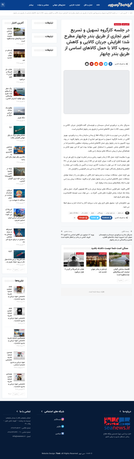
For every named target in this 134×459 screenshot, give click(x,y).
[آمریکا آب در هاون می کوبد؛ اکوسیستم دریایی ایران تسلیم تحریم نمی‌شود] (19, 212)
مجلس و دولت (43, 5)
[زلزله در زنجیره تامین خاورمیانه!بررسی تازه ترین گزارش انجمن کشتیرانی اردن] (19, 172)
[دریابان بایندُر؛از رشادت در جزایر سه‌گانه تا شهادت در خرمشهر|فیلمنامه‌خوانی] (19, 193)
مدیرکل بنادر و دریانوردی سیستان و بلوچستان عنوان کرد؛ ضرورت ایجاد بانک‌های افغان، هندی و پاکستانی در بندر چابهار (115, 237)
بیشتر (31, 5)
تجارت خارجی (74, 5)
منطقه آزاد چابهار (73, 213)
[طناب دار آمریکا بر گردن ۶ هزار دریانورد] (74, 259)
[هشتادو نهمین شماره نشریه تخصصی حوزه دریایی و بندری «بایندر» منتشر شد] (19, 377)
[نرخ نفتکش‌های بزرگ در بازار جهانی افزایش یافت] (19, 130)
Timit (58, 453)
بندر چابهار (120, 213)
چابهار (92, 213)
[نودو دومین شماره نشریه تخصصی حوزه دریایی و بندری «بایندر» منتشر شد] (19, 311)
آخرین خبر (125, 24)
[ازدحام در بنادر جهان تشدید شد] (96, 259)
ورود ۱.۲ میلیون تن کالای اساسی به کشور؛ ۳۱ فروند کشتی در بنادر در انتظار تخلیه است (77, 236)
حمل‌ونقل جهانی (59, 5)
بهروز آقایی (100, 213)
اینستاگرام (57, 419)
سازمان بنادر (84, 213)
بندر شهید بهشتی (110, 213)
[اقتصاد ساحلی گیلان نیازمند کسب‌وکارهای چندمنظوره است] (119, 259)
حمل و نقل (88, 5)
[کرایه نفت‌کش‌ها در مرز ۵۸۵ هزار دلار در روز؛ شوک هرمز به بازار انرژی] (19, 254)
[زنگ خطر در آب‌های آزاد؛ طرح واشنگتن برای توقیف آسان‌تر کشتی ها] (19, 92)
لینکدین (58, 434)
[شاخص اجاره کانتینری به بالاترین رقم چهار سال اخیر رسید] (19, 150)
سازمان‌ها (117, 24)
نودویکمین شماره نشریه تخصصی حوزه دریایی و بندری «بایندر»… (16, 341)
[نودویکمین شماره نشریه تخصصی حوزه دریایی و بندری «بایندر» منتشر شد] (19, 333)
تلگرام (59, 427)
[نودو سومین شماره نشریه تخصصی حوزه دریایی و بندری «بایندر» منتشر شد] (19, 289)
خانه (98, 5)
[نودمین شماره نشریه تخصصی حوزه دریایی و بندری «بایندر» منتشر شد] (19, 355)
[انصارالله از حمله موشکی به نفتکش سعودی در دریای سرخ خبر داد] (19, 232)
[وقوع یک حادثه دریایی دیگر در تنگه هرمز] (19, 111)
